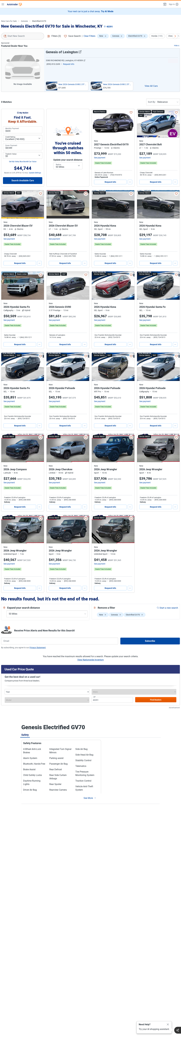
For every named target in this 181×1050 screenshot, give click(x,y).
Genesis (24, 21)
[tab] (25, 735)
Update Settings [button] (35, 173)
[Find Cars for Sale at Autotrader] (14, 4)
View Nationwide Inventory (90, 659)
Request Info (110, 182)
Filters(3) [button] (56, 36)
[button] (164, 4)
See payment (99, 158)
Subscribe (150, 641)
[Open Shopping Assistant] (177, 1030)
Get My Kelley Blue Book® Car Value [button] (22, 162)
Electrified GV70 (39, 21)
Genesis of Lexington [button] (62, 52)
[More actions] (130, 182)
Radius (58, 164)
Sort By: (152, 102)
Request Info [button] (68, 64)
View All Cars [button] (151, 86)
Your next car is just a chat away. (90, 11)
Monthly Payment (12, 128)
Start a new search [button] (169, 608)
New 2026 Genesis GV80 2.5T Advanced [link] (72, 84)
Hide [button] (176, 46)
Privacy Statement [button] (38, 647)
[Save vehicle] (131, 112)
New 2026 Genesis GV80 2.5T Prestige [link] (117, 84)
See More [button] (88, 798)
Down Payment (11, 145)
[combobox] (22, 36)
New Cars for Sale (9, 21)
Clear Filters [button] (89, 36)
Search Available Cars (22, 180)
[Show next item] (175, 36)
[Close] (168, 1024)
